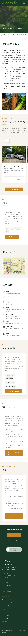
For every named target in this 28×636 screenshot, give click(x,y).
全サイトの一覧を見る (14, 189)
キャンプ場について (7, 585)
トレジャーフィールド (7, 602)
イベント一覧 (5, 605)
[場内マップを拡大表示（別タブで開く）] (14, 266)
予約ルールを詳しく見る (13, 515)
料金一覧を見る (12, 236)
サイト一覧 (5, 588)
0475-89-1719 (9, 577)
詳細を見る (19, 179)
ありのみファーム (6, 599)
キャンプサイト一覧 (14, 34)
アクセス (4, 613)
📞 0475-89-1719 (14, 540)
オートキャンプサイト (12, 166)
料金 (21, 34)
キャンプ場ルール (6, 618)
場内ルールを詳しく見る (13, 453)
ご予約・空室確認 (6, 591)
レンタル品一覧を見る (13, 391)
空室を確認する (14, 535)
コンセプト (4, 34)
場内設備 (4, 621)
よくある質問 (5, 616)
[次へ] (8, 141)
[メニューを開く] (24, 3)
